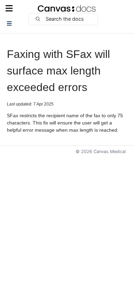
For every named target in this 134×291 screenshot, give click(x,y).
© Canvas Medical (101, 151)
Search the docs (65, 19)
